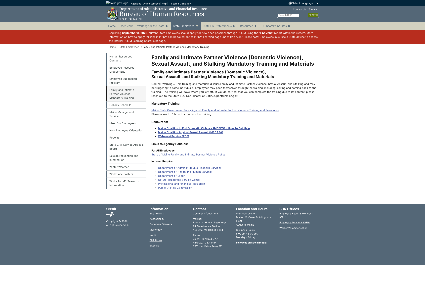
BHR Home (156, 240)
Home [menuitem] (112, 26)
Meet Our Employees (122, 123)
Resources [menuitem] (246, 26)
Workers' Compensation (293, 228)
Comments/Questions (205, 213)
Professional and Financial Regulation (181, 183)
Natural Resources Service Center (179, 179)
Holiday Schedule (120, 105)
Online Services (151, 3)
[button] (305, 3)
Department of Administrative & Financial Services (189, 167)
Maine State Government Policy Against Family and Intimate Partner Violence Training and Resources (215, 110)
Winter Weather (119, 167)
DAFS (153, 235)
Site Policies (157, 213)
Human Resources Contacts (120, 58)
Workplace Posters (121, 174)
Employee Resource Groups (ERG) (121, 69)
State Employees (129, 47)
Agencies (136, 3)
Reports (114, 137)
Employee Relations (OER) (294, 222)
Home (112, 47)
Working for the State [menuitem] (150, 26)
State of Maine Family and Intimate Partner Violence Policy (188, 154)
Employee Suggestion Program (123, 80)
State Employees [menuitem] (183, 26)
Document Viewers (161, 224)
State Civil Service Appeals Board (126, 146)
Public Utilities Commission (175, 187)
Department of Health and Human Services (185, 171)
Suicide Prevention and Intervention (123, 157)
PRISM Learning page (207, 37)
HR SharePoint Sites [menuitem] (274, 26)
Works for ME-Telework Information (124, 183)
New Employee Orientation (126, 130)
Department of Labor (171, 175)
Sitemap (313, 9)
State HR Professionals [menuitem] (217, 26)
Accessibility (157, 218)
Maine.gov (156, 229)
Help (164, 3)
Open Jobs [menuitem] (126, 26)
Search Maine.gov (181, 3)
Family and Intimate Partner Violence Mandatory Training (121, 93)
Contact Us (299, 9)
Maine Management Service (121, 114)
